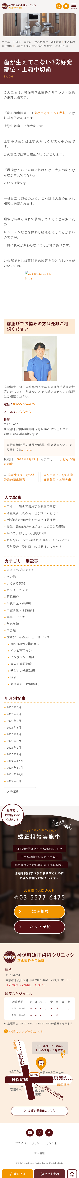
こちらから (23, 411)
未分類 (11, 630)
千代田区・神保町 (19, 603)
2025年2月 (14, 747)
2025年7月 (14, 734)
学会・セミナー (17, 617)
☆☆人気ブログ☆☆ (20, 569)
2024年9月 (14, 781)
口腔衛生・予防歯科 (20, 610)
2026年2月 (14, 714)
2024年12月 (15, 761)
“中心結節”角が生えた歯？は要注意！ (33, 519)
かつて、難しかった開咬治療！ (28, 533)
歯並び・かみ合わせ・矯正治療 (28, 637)
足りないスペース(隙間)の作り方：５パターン (38, 539)
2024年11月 (15, 767)
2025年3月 (14, 740)
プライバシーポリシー (27, 1145)
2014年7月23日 (27, 459)
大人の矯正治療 (21, 663)
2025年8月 (14, 727)
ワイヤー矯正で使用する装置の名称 (31, 506)
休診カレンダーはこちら (26, 1031)
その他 (11, 576)
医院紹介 (13, 596)
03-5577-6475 (24, 404)
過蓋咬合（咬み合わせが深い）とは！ (33, 513)
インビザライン (21, 650)
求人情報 (39, 1153)
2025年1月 (14, 754)
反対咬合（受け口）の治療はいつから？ (34, 546)
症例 (14, 677)
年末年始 (13, 623)
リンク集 (51, 1143)
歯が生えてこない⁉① (49, 113)
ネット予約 (40, 927)
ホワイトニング (17, 590)
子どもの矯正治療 (23, 670)
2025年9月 (14, 720)
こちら (26, 449)
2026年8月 (14, 707)
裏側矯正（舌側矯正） (26, 683)
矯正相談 (40, 911)
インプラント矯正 (23, 657)
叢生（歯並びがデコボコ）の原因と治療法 (36, 526)
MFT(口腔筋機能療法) (26, 643)
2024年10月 (15, 774)
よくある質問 (16, 583)
